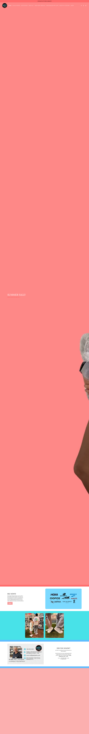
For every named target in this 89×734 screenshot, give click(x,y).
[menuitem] (72, 6)
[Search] (81, 5)
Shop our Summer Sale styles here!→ (13, 297)
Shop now (10, 603)
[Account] (83, 5)
